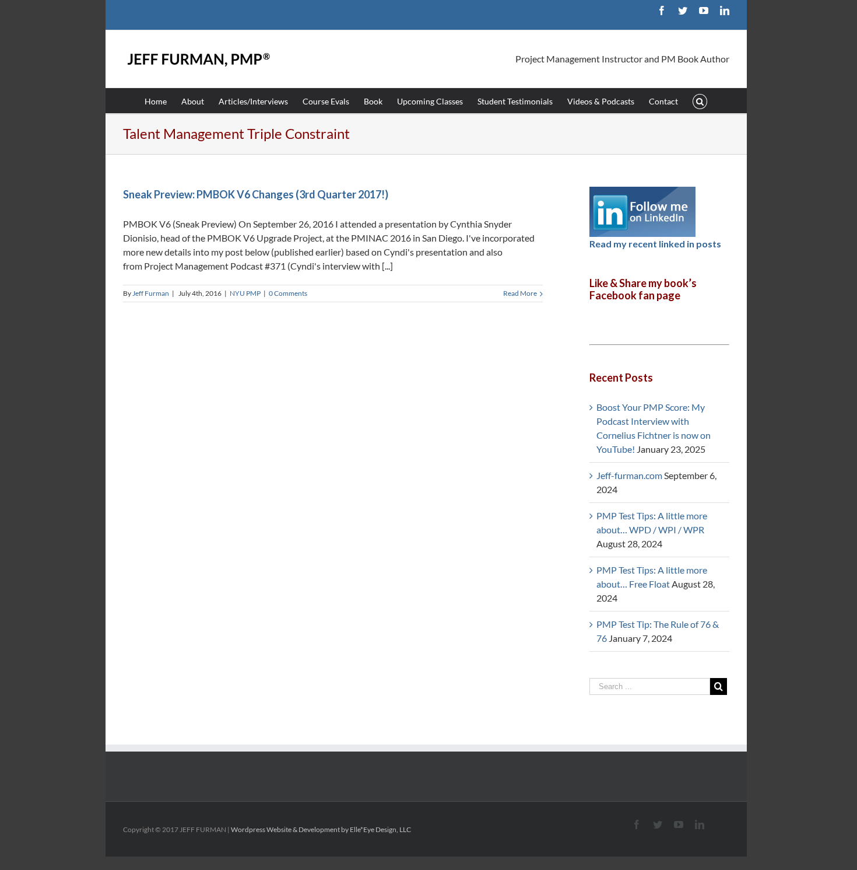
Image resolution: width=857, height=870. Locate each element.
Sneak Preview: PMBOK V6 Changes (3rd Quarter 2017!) (255, 194)
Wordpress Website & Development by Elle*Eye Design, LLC (321, 829)
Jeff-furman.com (629, 475)
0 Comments (288, 293)
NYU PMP (245, 293)
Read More (520, 293)
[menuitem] (163, 100)
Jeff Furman (150, 293)
